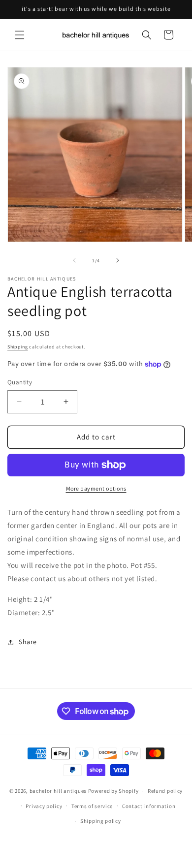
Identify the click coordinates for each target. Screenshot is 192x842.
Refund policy (165, 790)
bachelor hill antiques (58, 790)
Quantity (19, 382)
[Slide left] (74, 260)
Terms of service (92, 806)
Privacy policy (44, 806)
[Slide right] (117, 260)
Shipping (17, 346)
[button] (20, 35)
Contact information (148, 806)
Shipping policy (100, 820)
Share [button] (28, 641)
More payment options (96, 488)
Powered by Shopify (113, 790)
